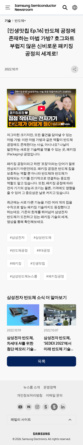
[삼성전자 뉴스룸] (45, 406)
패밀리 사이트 (21, 419)
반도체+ (20, 21)
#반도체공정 (19, 250)
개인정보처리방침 (29, 395)
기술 (8, 21)
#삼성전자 (17, 238)
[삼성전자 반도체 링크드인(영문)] (62, 406)
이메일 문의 (54, 395)
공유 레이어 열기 (74, 69)
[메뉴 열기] (7, 7)
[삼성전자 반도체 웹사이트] (54, 406)
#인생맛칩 (37, 263)
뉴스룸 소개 (31, 387)
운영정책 (49, 387)
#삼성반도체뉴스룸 (23, 276)
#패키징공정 (55, 276)
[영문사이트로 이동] (74, 7)
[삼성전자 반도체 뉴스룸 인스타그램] (37, 406)
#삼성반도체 (42, 238)
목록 (41, 361)
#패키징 (15, 263)
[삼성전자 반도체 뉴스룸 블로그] (28, 406)
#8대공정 (43, 250)
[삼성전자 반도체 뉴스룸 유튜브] (20, 406)
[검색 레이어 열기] (65, 7)
